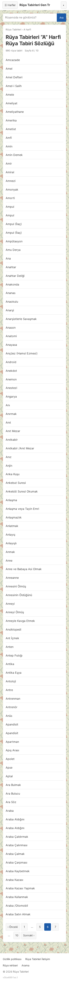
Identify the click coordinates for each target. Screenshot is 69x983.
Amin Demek (14, 155)
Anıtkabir (12, 439)
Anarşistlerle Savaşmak (21, 319)
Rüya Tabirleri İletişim (37, 959)
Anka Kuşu (12, 474)
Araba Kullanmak (17, 897)
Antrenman (13, 698)
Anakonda (12, 284)
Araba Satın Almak (18, 914)
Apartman (12, 741)
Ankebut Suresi (16, 483)
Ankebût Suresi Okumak (22, 491)
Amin (9, 146)
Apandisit (12, 724)
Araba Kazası (14, 880)
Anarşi (10, 310)
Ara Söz (11, 802)
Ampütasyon (14, 241)
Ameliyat (11, 103)
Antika (10, 664)
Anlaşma (11, 500)
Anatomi (11, 336)
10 (16, 935)
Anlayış (10, 534)
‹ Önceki (13, 927)
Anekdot (11, 370)
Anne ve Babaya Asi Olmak (24, 569)
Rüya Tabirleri (13, 29)
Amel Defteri (14, 77)
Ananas (10, 293)
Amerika (11, 120)
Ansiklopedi (13, 629)
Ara (61, 17)
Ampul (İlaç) (14, 224)
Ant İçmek (12, 638)
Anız (9, 457)
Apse (9, 767)
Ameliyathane (15, 111)
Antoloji (11, 681)
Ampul (10, 206)
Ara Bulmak (13, 785)
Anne (9, 560)
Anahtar (11, 267)
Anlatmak (12, 526)
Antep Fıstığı (14, 655)
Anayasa (11, 344)
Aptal (9, 776)
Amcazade (13, 60)
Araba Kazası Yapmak (20, 888)
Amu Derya (13, 250)
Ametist (11, 129)
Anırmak (11, 414)
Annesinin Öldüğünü (19, 595)
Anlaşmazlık (14, 517)
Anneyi (10, 603)
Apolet (10, 759)
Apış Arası (12, 750)
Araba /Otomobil (17, 905)
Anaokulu (12, 301)
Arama (25, 965)
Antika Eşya (13, 672)
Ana (8, 258)
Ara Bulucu (13, 793)
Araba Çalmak (15, 854)
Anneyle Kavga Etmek (20, 621)
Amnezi (11, 181)
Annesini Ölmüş (16, 586)
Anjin (9, 465)
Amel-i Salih (14, 86)
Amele (10, 94)
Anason (11, 327)
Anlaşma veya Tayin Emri (22, 509)
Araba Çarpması (16, 862)
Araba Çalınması (16, 845)
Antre (9, 690)
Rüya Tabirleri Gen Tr (34, 5)
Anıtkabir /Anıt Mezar (20, 448)
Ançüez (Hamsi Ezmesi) (22, 353)
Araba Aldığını (15, 819)
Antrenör (11, 707)
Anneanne (12, 577)
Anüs (9, 715)
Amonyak (12, 189)
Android (11, 362)
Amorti (10, 198)
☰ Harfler (10, 5)
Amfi (9, 137)
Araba (10, 810)
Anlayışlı (11, 543)
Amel (9, 68)
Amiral (10, 172)
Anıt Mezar (13, 431)
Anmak (10, 552)
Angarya (11, 396)
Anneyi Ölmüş (15, 612)
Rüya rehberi (10, 965)
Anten (9, 647)
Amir (9, 163)
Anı (8, 405)
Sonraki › (28, 935)
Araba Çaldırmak (17, 836)
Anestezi (11, 388)
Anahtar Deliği (15, 276)
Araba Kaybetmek (18, 871)
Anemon (11, 379)
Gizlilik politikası (12, 959)
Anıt (8, 422)
